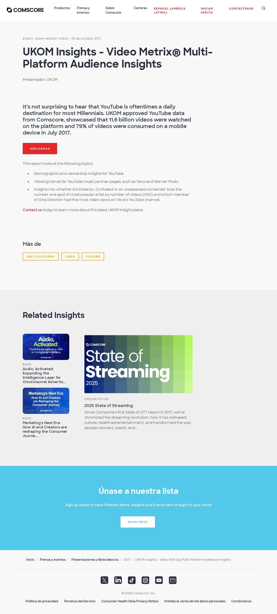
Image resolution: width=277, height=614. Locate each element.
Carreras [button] (140, 8)
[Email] (173, 582)
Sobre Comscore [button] (113, 10)
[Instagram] (145, 582)
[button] (174, 12)
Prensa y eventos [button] (83, 10)
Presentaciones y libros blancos (95, 560)
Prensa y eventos (53, 560)
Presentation (96, 399)
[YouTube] (159, 582)
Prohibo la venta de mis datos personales (194, 601)
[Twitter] (104, 582)
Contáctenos (241, 601)
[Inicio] (25, 13)
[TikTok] (132, 582)
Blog (27, 364)
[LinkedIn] (118, 582)
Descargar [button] (40, 149)
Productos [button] (62, 8)
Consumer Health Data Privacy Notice (129, 601)
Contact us (32, 210)
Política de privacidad (42, 601)
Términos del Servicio (79, 601)
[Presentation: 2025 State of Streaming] (138, 364)
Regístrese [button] (138, 522)
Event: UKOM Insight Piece (46, 39)
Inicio (30, 560)
